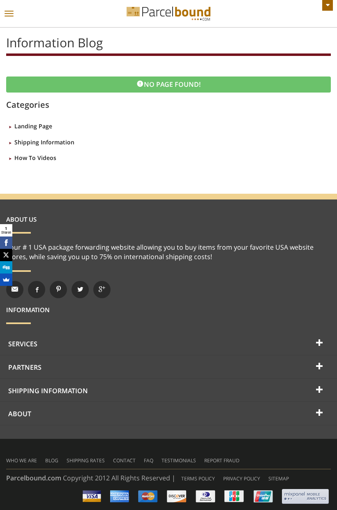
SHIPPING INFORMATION (48, 390)
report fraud (222, 460)
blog (51, 460)
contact (124, 460)
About (19, 413)
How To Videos (35, 158)
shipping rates (86, 460)
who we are (21, 460)
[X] (6, 255)
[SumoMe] (6, 280)
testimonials (179, 460)
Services (22, 343)
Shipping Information (44, 142)
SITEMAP (278, 478)
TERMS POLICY (198, 478)
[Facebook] (6, 242)
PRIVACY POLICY (241, 478)
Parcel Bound (168, 14)
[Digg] (6, 267)
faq (148, 460)
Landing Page (33, 126)
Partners (25, 367)
